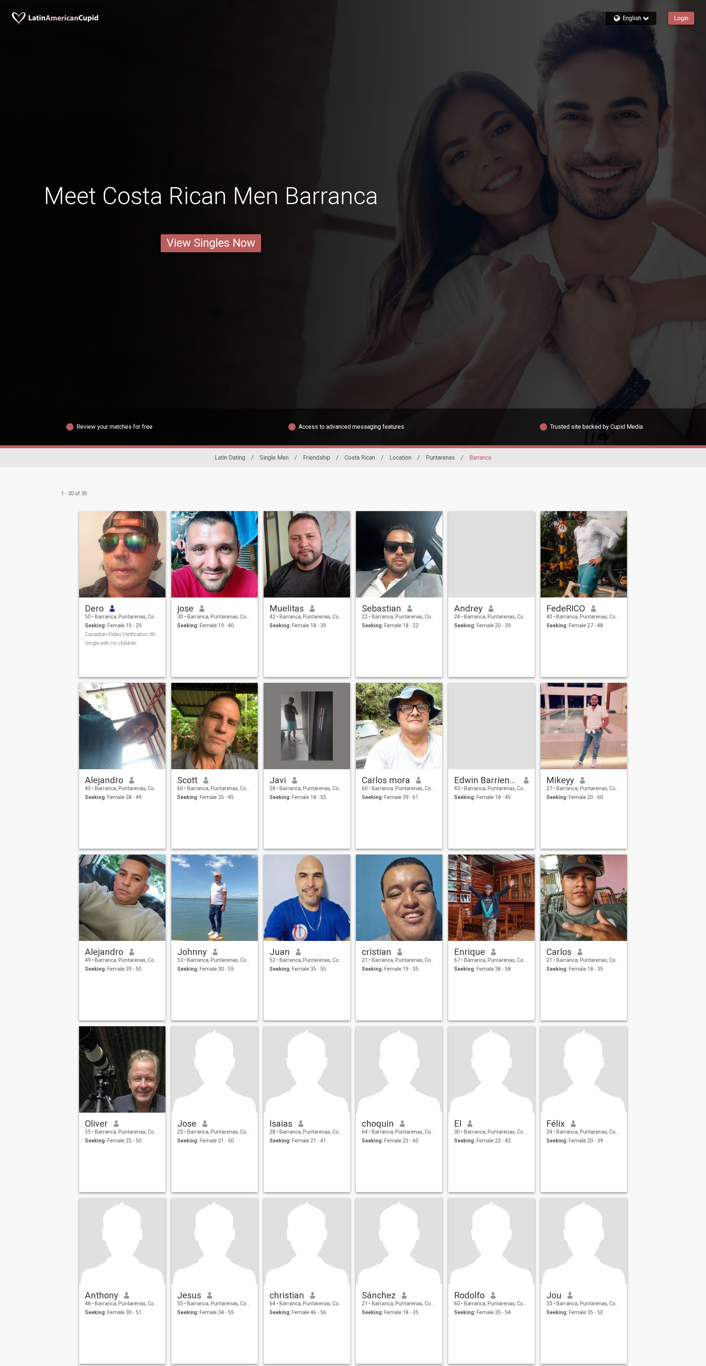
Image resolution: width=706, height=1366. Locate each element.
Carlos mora (386, 780)
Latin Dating (230, 457)
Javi (278, 780)
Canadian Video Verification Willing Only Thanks (122, 634)
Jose (186, 1124)
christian (287, 1295)
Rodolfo (469, 1295)
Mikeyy (560, 780)
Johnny (192, 952)
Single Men (274, 457)
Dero (94, 608)
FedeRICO (565, 608)
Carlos (558, 952)
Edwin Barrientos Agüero (486, 780)
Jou (553, 1295)
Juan (280, 952)
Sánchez (379, 1295)
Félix (555, 1124)
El (457, 1124)
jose (185, 608)
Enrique (469, 952)
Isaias (281, 1124)
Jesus (189, 1295)
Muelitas (287, 608)
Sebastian (381, 608)
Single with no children (110, 643)
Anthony (101, 1295)
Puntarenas (440, 457)
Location (400, 457)
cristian (376, 952)
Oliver (96, 1124)
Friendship (316, 457)
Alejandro (104, 780)
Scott (187, 780)
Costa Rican (360, 457)
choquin (378, 1124)
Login (681, 18)
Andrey (468, 608)
